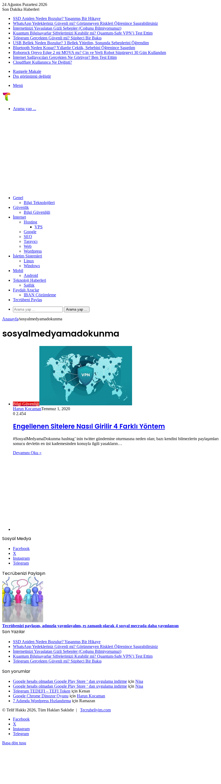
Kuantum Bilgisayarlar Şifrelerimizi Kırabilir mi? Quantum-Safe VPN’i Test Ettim (83, 33)
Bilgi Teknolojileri (39, 202)
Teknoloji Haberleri (29, 280)
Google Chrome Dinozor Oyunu (40, 696)
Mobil (18, 270)
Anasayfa (10, 319)
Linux (29, 261)
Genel (18, 197)
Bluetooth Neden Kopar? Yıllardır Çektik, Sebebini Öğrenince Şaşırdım (74, 47)
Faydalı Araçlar (26, 290)
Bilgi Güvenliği (37, 212)
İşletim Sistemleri (27, 256)
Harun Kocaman (27, 408)
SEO (28, 236)
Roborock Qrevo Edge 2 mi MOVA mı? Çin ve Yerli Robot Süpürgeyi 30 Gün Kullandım (89, 52)
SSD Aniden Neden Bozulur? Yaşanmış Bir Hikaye (57, 18)
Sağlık (29, 285)
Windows (32, 265)
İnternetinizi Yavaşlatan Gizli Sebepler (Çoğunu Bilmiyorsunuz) (67, 28)
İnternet (19, 217)
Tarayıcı (30, 241)
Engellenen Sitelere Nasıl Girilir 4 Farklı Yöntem (89, 426)
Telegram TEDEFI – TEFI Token (41, 691)
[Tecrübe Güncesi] (6, 99)
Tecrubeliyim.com (95, 710)
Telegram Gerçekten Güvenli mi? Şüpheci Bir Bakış (57, 38)
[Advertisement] (110, 153)
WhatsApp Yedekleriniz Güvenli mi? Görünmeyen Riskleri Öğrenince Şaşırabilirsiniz (85, 23)
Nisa (139, 681)
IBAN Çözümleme (40, 295)
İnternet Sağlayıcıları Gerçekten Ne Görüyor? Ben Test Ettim (65, 57)
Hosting (30, 222)
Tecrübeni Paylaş (27, 299)
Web (28, 246)
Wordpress (33, 251)
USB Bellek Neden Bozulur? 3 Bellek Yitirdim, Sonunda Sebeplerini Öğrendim (81, 42)
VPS (38, 227)
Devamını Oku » (27, 452)
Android (31, 275)
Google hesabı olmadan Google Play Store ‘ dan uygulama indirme (70, 681)
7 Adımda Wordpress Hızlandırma (42, 700)
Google (30, 231)
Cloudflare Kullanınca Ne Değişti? (42, 62)
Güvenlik (21, 207)
